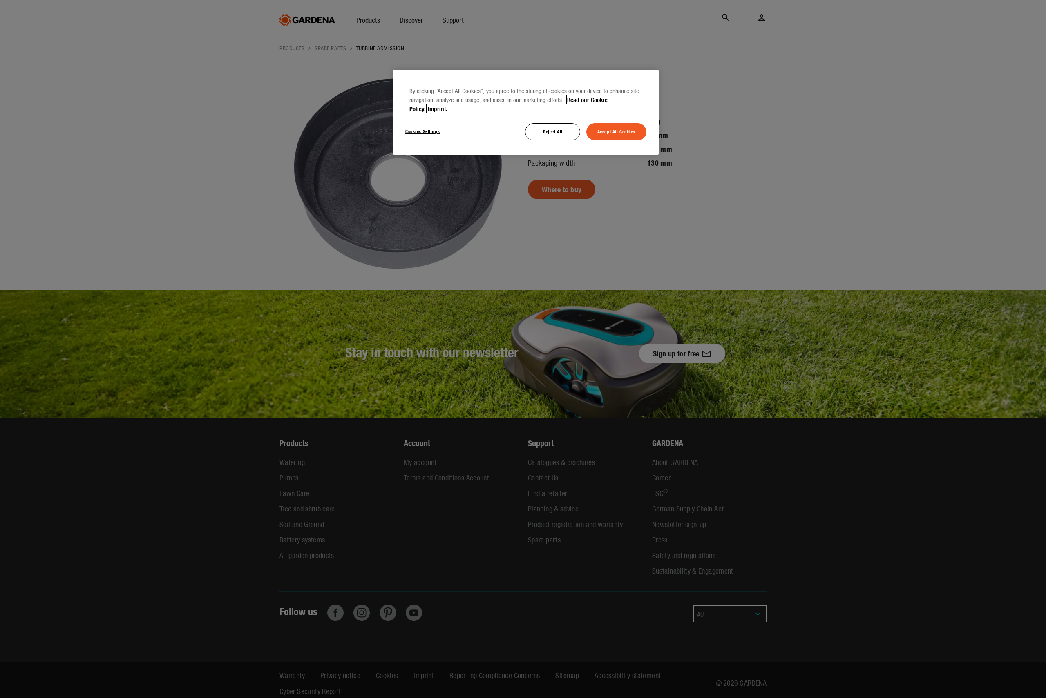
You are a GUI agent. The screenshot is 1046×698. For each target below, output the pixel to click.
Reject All (553, 131)
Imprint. (437, 108)
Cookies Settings (422, 131)
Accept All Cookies (616, 131)
